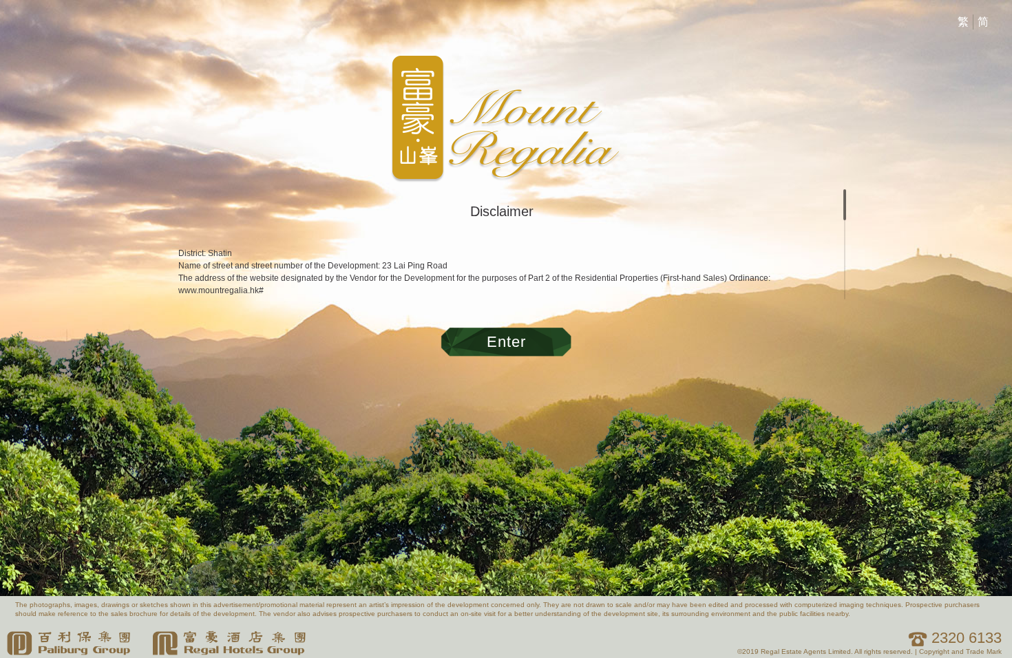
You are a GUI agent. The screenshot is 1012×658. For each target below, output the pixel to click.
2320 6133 (964, 637)
